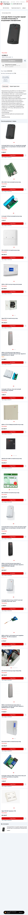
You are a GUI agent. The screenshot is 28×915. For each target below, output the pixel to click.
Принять (21, 912)
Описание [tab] (5, 86)
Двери (24, 8)
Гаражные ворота (16, 8)
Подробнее (12, 155)
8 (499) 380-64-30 (17, 3)
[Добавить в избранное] (25, 155)
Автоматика (6, 8)
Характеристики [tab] (14, 86)
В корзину (12, 362)
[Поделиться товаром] (25, 61)
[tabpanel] (14, 104)
